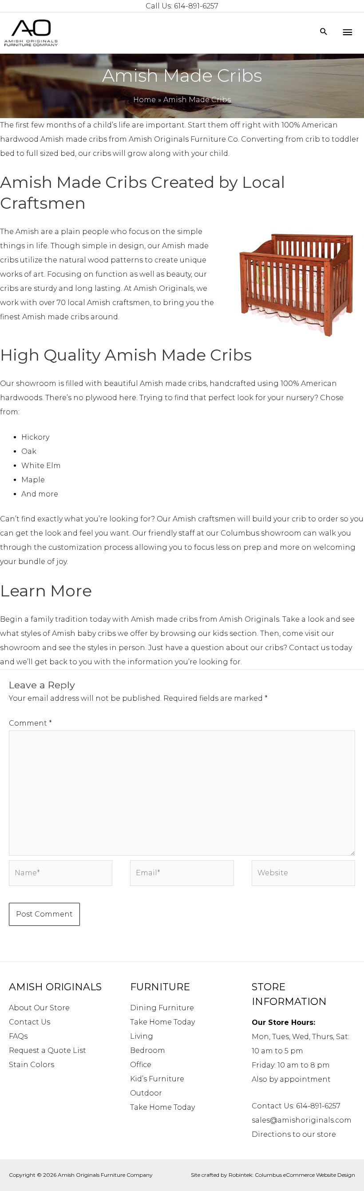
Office (140, 1064)
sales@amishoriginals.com (302, 1120)
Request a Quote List (47, 1050)
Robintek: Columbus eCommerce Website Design (292, 1174)
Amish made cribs (73, 139)
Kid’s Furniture (157, 1079)
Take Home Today (162, 1022)
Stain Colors (31, 1064)
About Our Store (39, 1008)
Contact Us (29, 1022)
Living (141, 1036)
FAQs (18, 1036)
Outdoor (146, 1093)
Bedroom (147, 1050)
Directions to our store (294, 1134)
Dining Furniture (162, 1008)
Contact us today (320, 647)
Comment (30, 723)
